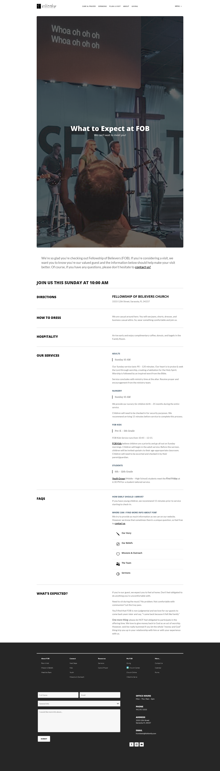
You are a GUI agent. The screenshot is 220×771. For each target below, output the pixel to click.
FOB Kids (117, 443)
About (126, 6)
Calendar (158, 668)
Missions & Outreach (77, 677)
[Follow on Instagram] (137, 744)
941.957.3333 (141, 709)
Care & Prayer (89, 6)
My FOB (129, 658)
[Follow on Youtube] (142, 744)
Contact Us (159, 663)
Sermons (102, 6)
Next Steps (73, 663)
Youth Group (118, 478)
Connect (73, 658)
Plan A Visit (115, 6)
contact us (120, 523)
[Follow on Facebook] (131, 744)
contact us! (143, 267)
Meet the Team (46, 672)
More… (157, 658)
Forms (157, 672)
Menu (177, 6)
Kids (71, 668)
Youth (72, 672)
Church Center (134, 668)
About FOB (45, 658)
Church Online (131, 672)
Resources (102, 658)
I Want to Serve (131, 677)
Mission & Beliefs (47, 668)
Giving (135, 6)
